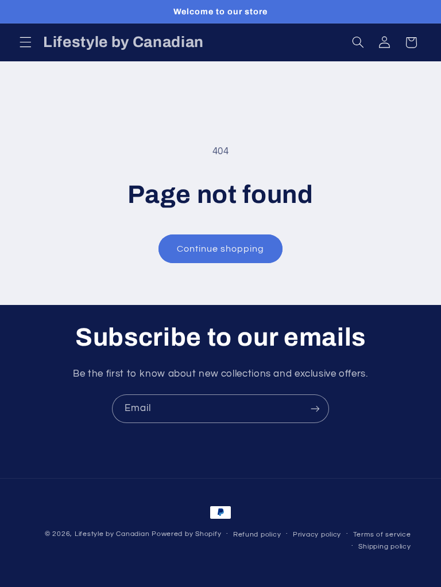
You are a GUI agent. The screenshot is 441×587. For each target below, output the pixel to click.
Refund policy (257, 534)
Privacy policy (317, 534)
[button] (25, 42)
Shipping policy (384, 546)
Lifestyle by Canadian (112, 534)
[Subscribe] (315, 408)
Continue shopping (221, 248)
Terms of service (382, 534)
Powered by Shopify (186, 534)
